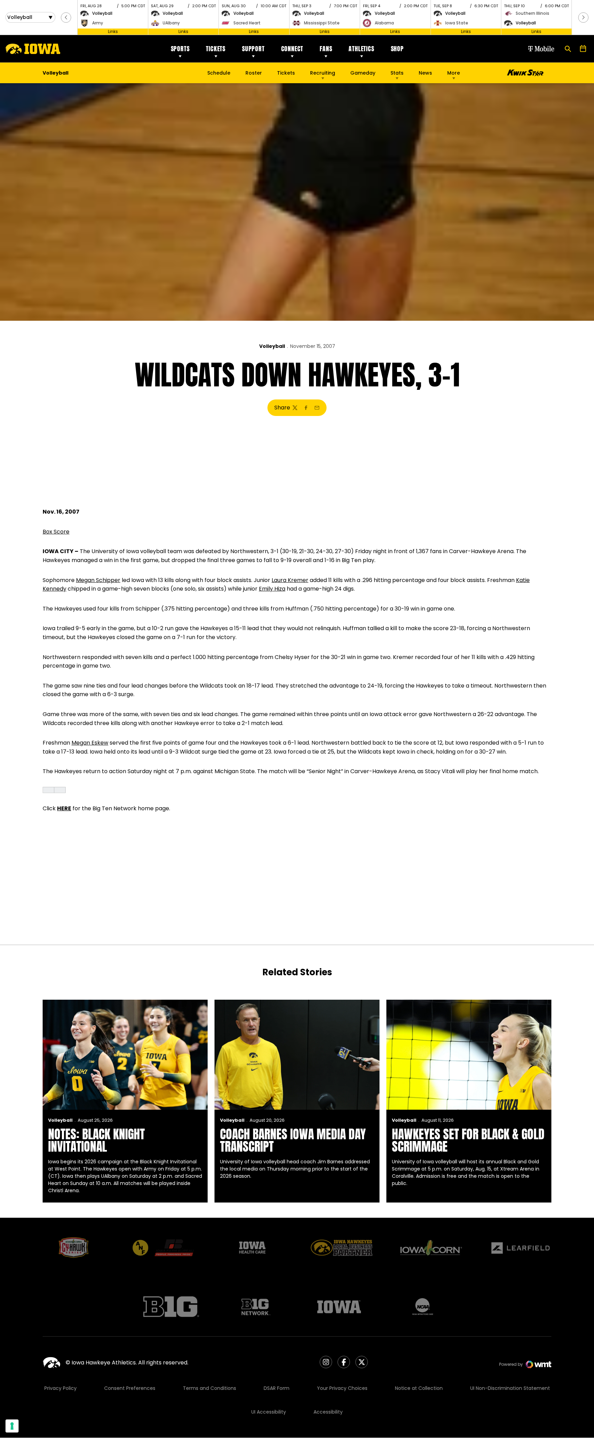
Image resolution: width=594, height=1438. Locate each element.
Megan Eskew (90, 743)
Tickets (216, 48)
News (425, 72)
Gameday (362, 72)
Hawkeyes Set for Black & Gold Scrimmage (468, 1140)
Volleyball (272, 346)
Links (113, 31)
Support (253, 48)
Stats (397, 72)
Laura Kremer (290, 580)
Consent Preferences (129, 1388)
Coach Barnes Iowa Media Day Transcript (293, 1140)
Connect (292, 48)
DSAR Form (276, 1388)
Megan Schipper (98, 580)
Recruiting (322, 72)
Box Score (56, 532)
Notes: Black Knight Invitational (96, 1140)
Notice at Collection (419, 1388)
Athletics (361, 48)
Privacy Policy (60, 1388)
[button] (66, 17)
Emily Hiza (272, 589)
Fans (326, 48)
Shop (397, 48)
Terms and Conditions (209, 1388)
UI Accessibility (268, 1411)
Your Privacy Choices (342, 1388)
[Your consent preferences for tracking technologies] (12, 1425)
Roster (253, 72)
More (453, 72)
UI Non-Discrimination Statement (510, 1388)
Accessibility (328, 1411)
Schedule (218, 72)
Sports (180, 48)
